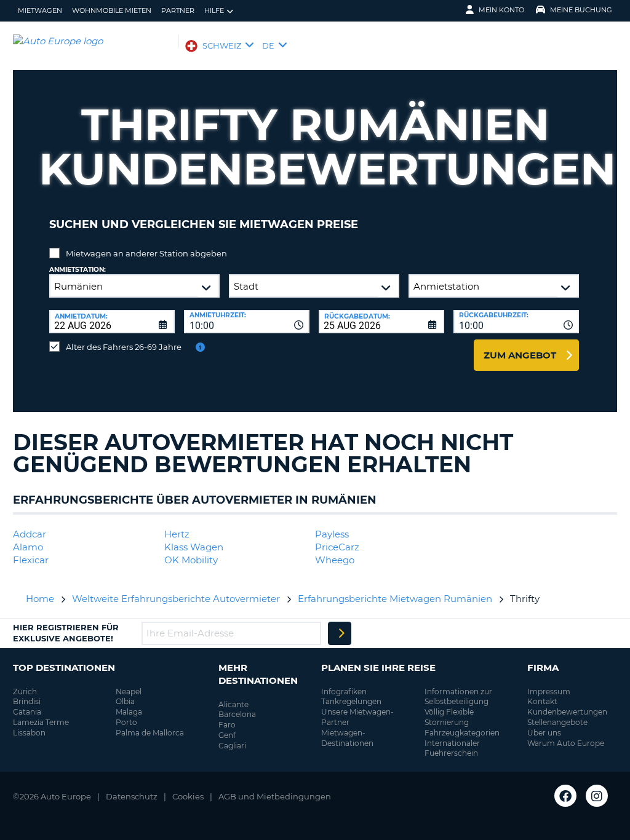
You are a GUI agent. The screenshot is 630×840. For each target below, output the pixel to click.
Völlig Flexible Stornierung (449, 717)
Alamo (28, 547)
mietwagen (40, 10)
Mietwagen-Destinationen (347, 738)
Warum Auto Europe (565, 743)
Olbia (125, 701)
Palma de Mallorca (150, 732)
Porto (126, 722)
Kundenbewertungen (567, 711)
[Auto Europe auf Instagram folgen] (597, 796)
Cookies (188, 796)
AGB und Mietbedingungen (274, 796)
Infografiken (344, 691)
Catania (27, 711)
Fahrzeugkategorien (462, 732)
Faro (227, 724)
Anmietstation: (77, 270)
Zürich (25, 691)
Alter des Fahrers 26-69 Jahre (123, 347)
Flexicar (31, 560)
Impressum (548, 691)
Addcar (29, 534)
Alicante (233, 704)
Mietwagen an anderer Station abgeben (146, 253)
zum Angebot (520, 355)
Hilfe (214, 10)
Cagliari (232, 745)
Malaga (129, 711)
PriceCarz (337, 547)
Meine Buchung (581, 10)
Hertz (176, 534)
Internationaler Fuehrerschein (452, 748)
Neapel (129, 691)
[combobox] (246, 321)
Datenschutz (132, 796)
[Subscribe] (339, 633)
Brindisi (27, 701)
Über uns (544, 732)
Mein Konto (501, 10)
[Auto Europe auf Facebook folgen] (565, 796)
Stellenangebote (557, 722)
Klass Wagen (193, 547)
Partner (177, 10)
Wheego (334, 560)
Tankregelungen (351, 701)
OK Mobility (191, 560)
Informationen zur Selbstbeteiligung (458, 697)
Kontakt (542, 701)
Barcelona (237, 714)
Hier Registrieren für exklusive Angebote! (66, 632)
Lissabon (29, 732)
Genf (227, 735)
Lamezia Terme (41, 722)
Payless (332, 534)
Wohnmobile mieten (111, 10)
